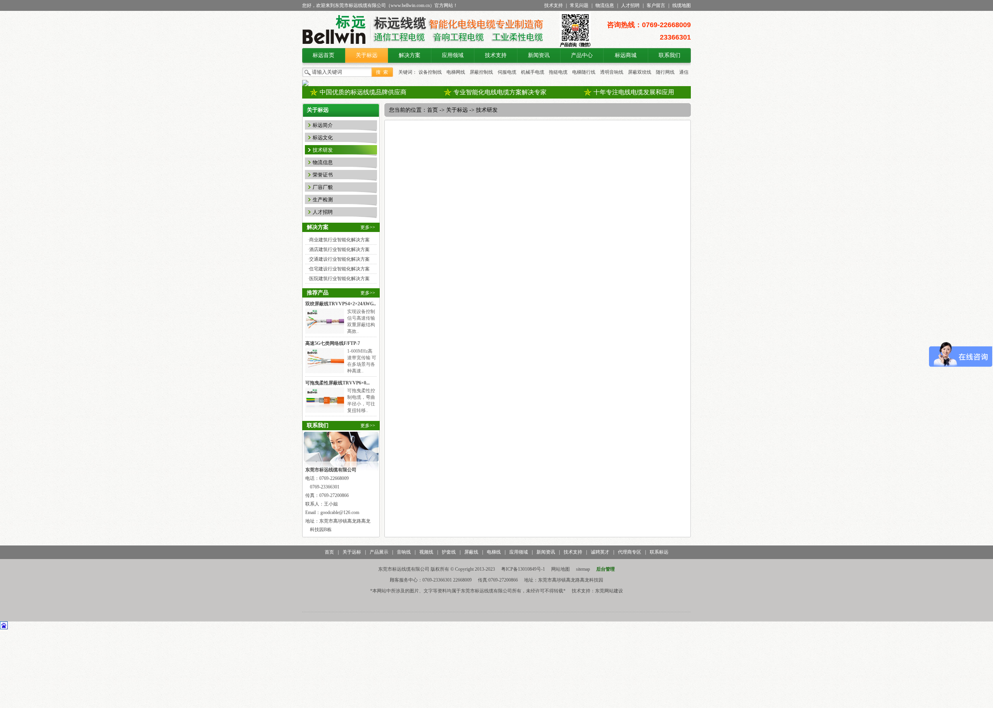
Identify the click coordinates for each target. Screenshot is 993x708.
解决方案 (409, 55)
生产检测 (323, 200)
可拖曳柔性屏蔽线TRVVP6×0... (337, 383)
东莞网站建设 (609, 591)
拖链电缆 (558, 72)
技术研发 (323, 150)
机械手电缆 (532, 72)
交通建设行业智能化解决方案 (339, 259)
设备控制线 (430, 72)
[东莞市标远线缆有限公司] (334, 46)
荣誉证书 (323, 175)
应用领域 (453, 55)
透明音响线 (611, 72)
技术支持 (553, 5)
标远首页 (323, 55)
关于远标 (352, 552)
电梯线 (494, 552)
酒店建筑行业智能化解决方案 (339, 249)
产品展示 (379, 552)
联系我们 (669, 55)
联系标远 (659, 552)
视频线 (426, 552)
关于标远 (366, 55)
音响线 (404, 552)
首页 (432, 110)
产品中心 (582, 55)
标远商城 (626, 55)
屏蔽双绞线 (639, 72)
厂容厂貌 (323, 187)
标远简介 (323, 125)
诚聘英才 (600, 552)
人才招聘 (630, 5)
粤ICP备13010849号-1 (523, 569)
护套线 (449, 552)
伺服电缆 (507, 72)
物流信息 (604, 5)
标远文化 (323, 137)
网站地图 (560, 569)
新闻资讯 (539, 55)
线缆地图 (681, 5)
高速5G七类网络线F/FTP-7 (332, 343)
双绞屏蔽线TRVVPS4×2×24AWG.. (340, 303)
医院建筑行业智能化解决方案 (339, 278)
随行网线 (665, 72)
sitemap (583, 569)
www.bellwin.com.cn (410, 5)
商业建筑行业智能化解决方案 (339, 239)
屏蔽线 (471, 552)
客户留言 (656, 5)
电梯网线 (455, 72)
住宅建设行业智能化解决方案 (339, 269)
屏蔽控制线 (481, 72)
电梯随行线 (583, 72)
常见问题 (579, 5)
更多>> (367, 227)
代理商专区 (629, 552)
